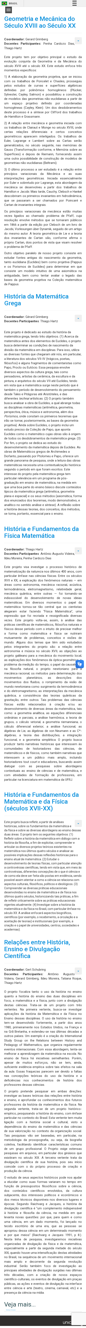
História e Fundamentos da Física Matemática (41, 532)
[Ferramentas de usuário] (78, 40)
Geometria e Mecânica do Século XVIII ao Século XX (40, 22)
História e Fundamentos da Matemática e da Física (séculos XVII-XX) (41, 801)
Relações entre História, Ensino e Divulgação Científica (37, 949)
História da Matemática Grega (36, 300)
